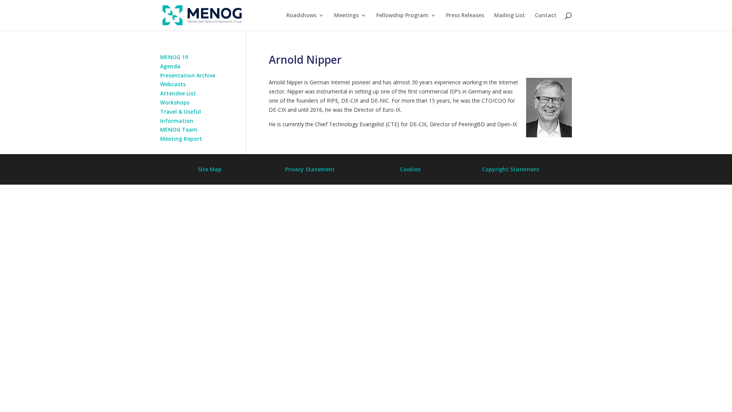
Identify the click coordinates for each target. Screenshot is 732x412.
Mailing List (509, 16)
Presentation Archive (187, 75)
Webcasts (173, 84)
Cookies (410, 169)
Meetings (346, 16)
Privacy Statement (310, 169)
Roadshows (301, 16)
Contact (546, 16)
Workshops (174, 102)
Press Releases (465, 16)
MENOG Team (178, 129)
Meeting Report (181, 138)
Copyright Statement (510, 169)
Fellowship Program (402, 16)
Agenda (170, 66)
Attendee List (178, 93)
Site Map (210, 169)
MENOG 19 (174, 57)
